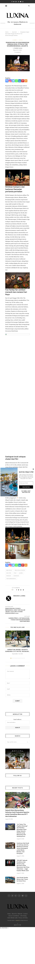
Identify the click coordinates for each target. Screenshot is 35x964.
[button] (26, 472)
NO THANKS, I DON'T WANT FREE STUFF (26, 491)
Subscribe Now (26, 487)
